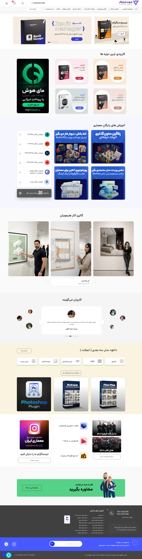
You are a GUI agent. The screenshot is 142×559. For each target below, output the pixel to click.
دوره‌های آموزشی (128, 9)
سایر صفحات (50, 9)
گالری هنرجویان (101, 9)
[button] (6, 3)
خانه (136, 9)
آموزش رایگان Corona (35, 144)
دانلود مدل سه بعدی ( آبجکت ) (98, 350)
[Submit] (52, 543)
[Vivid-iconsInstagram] (14, 544)
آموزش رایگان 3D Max (35, 134)
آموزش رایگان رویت (36, 182)
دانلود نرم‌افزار (66, 9)
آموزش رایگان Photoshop (34, 153)
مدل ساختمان (67, 362)
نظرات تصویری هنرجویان (68, 425)
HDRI (92, 362)
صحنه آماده (46, 362)
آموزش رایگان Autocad (35, 162)
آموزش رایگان (114, 9)
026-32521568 (123, 514)
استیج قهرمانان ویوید (69, 455)
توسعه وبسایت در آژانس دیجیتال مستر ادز (25, 555)
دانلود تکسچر (77, 9)
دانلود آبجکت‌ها (90, 9)
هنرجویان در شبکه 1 (70, 441)
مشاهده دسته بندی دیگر (37, 193)
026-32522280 (122, 512)
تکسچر (114, 362)
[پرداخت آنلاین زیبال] (67, 523)
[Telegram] (6, 544)
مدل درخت (24, 362)
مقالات (58, 9)
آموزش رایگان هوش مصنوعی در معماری (36, 172)
